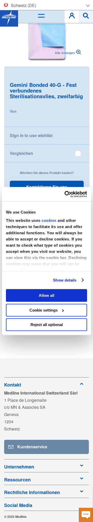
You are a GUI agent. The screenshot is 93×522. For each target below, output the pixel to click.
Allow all (46, 295)
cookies (50, 220)
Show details (64, 280)
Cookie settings (43, 310)
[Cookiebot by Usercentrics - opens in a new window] (65, 194)
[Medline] (9, 18)
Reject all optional (46, 324)
